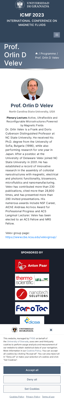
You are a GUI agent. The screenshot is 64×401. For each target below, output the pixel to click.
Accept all (32, 370)
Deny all (32, 379)
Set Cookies (32, 388)
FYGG (32, 338)
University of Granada (18, 341)
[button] (51, 330)
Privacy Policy (33, 396)
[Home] (36, 53)
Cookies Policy (34, 350)
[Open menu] (57, 34)
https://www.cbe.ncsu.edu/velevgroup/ (30, 237)
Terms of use (48, 396)
